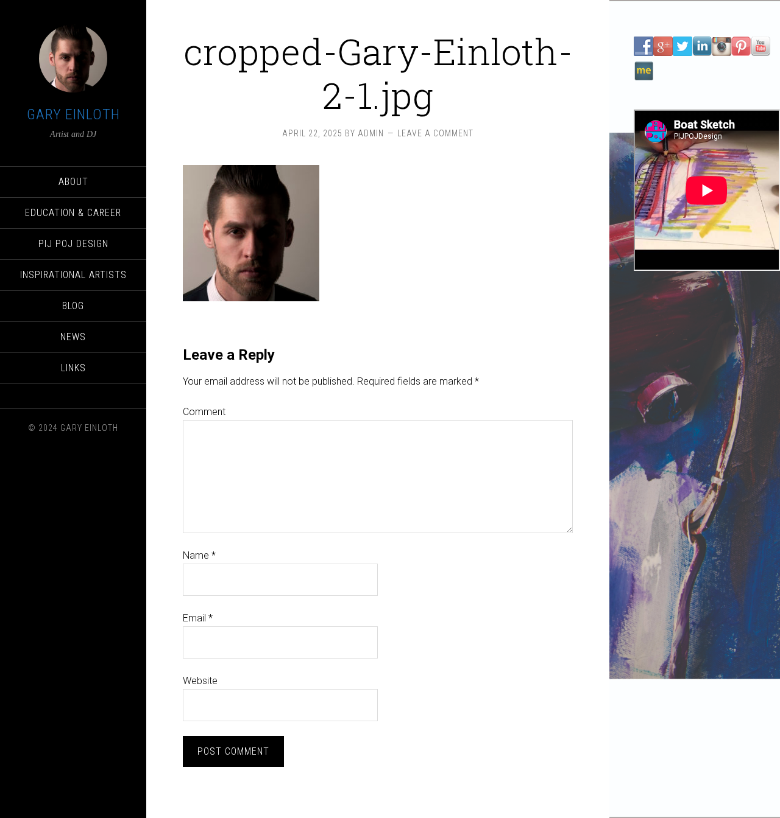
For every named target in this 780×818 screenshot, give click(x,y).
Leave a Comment (435, 133)
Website (200, 681)
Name (199, 555)
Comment (204, 412)
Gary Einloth (73, 114)
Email (198, 618)
